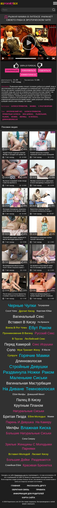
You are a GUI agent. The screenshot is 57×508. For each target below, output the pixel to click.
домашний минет (36, 394)
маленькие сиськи (28, 378)
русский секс (44, 333)
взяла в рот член (16, 327)
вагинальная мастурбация (28, 383)
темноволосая (40, 389)
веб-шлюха (28, 114)
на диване (13, 389)
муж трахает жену (28, 349)
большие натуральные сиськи (28, 433)
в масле (46, 350)
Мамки (33, 106)
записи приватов (32, 111)
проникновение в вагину (18, 333)
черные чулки (22, 305)
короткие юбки (44, 311)
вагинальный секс (28, 316)
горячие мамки (34, 355)
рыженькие (41, 114)
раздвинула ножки (21, 372)
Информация (12, 70)
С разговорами (45, 106)
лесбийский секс (35, 338)
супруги (12, 355)
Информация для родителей (28, 494)
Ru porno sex (10, 3)
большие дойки (18, 459)
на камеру (43, 422)
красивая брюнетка (37, 465)
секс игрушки (42, 344)
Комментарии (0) (28, 75)
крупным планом (28, 405)
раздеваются (41, 459)
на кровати (43, 322)
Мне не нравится (39, 65)
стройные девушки (28, 366)
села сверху (28, 439)
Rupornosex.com (20, 475)
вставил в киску (22, 322)
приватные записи (11, 114)
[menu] (55, 3)
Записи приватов (19, 106)
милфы (23, 117)
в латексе (33, 117)
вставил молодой (19, 454)
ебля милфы (19, 394)
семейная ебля (13, 465)
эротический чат (14, 111)
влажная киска (36, 428)
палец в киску (28, 400)
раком (48, 372)
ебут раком (40, 328)
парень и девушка (20, 422)
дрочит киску (27, 311)
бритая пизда (14, 416)
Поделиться (44, 70)
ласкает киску (40, 454)
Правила (40, 490)
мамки (14, 117)
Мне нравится (16, 65)
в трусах (17, 338)
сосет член (11, 311)
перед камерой (17, 344)
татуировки (43, 305)
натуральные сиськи (28, 411)
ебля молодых (37, 416)
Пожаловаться (28, 70)
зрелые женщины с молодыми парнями (28, 446)
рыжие (5, 117)
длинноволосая (10, 119)
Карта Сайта (28, 497)
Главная (15, 486)
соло (11, 350)
